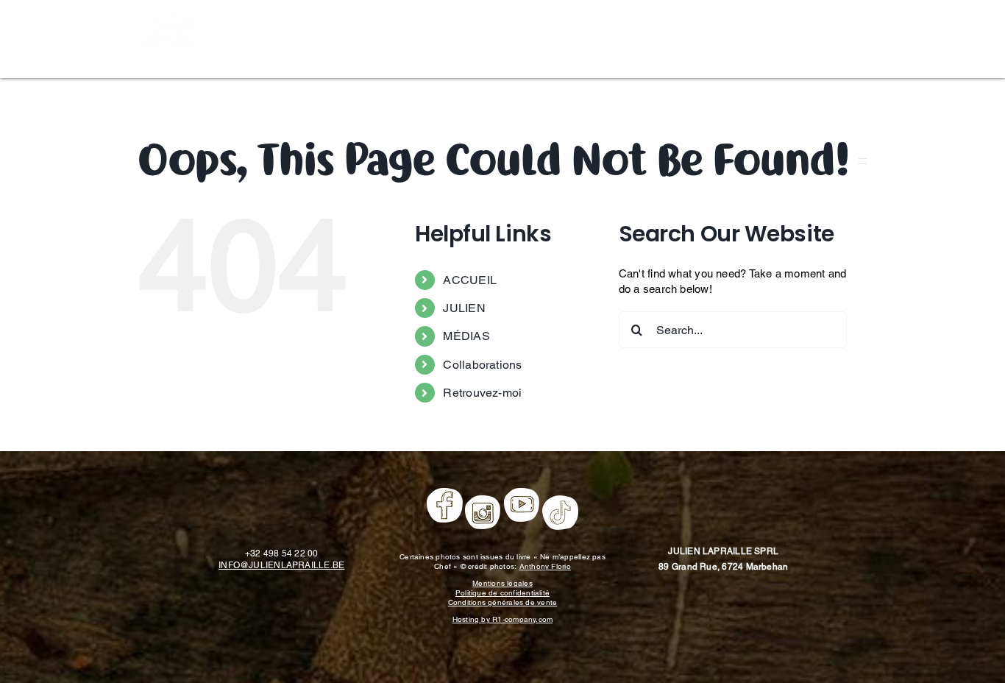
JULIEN (464, 308)
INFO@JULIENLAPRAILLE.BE (281, 565)
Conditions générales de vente (503, 602)
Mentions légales (502, 583)
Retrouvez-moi (482, 393)
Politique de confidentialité (502, 593)
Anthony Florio (545, 566)
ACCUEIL (470, 280)
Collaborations (482, 365)
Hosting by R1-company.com (502, 619)
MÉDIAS (466, 336)
